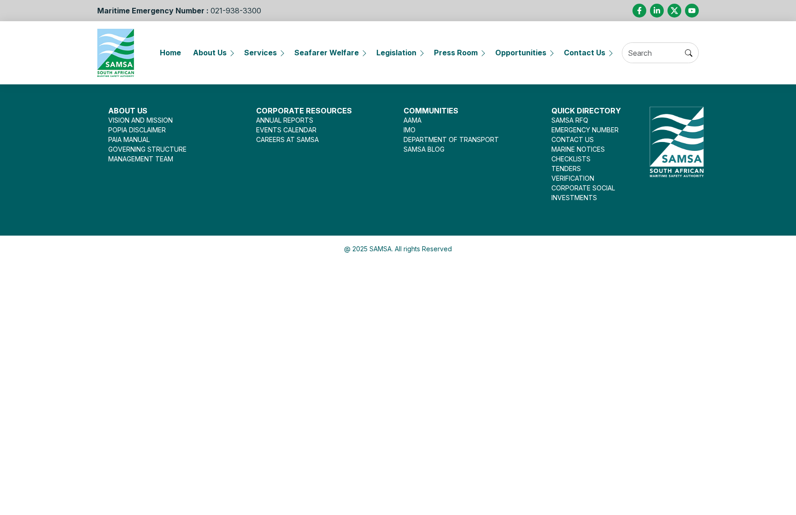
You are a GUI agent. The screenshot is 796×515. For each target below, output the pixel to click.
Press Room (456, 52)
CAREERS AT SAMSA (287, 139)
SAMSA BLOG (424, 149)
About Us (210, 52)
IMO (410, 130)
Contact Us (584, 52)
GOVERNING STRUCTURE (147, 149)
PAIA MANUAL (129, 139)
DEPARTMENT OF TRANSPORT (451, 139)
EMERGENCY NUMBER (585, 130)
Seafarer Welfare (326, 52)
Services (260, 52)
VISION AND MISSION (140, 120)
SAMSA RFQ (569, 120)
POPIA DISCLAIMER (137, 130)
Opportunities (520, 52)
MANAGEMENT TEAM (140, 159)
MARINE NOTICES (578, 149)
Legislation (396, 52)
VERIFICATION (572, 178)
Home (170, 52)
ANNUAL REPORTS (284, 120)
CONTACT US (572, 139)
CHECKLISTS (571, 159)
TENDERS (566, 168)
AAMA (412, 120)
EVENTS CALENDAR (286, 130)
